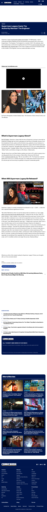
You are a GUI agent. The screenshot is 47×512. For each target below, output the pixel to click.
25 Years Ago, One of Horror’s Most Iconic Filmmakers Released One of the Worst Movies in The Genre (34, 432)
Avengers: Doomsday (21, 482)
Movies (20, 1)
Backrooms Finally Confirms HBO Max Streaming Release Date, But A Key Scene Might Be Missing (22, 274)
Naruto (18, 495)
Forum (22, 3)
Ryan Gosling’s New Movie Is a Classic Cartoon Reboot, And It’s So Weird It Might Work (33, 414)
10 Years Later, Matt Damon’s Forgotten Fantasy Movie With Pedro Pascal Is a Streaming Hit (23, 332)
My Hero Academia (20, 497)
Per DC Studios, (5, 139)
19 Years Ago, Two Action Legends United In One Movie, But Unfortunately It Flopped (23, 328)
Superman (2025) (14, 262)
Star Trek (33, 494)
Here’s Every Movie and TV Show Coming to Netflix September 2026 (21, 318)
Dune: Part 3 (19, 480)
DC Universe (8, 262)
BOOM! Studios (4, 482)
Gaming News (4, 488)
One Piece (19, 499)
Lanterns (33, 480)
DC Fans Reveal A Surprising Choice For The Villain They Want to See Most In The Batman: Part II (23, 323)
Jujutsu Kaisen (19, 494)
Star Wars (33, 492)
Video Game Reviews (6, 490)
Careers (25, 506)
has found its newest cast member (19, 39)
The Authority (19, 262)
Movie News (19, 471)
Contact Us (6, 506)
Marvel (3, 475)
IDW (2, 480)
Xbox (2, 494)
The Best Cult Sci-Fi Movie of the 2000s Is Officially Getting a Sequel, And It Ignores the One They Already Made (23, 314)
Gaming (27, 1)
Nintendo (3, 492)
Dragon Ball (19, 490)
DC (2, 476)
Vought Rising (34, 482)
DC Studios (4, 262)
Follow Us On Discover (8, 266)
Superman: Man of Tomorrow (22, 483)
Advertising (13, 506)
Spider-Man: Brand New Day (22, 476)
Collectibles (16, 3)
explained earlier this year (11, 156)
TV (23, 1)
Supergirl (18, 475)
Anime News (19, 488)
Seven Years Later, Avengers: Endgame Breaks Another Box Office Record (12, 432)
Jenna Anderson (5, 32)
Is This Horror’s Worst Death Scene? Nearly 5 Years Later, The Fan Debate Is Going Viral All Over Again (12, 414)
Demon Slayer (19, 492)
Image (3, 478)
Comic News (4, 471)
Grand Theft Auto (35, 497)
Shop (18, 502)
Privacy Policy (35, 352)
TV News (33, 471)
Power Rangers (34, 495)
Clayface (18, 478)
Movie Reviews (19, 473)
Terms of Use (24, 352)
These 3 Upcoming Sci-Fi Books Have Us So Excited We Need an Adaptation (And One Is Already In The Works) (34, 395)
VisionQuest (34, 483)
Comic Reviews (4, 473)
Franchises (35, 487)
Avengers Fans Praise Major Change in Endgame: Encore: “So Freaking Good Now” (12, 395)
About (19, 506)
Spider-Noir (34, 475)
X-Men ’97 (33, 476)
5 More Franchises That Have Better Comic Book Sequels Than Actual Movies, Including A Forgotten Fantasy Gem (12, 451)
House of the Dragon (36, 478)
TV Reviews (34, 473)
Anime (31, 1)
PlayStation (4, 495)
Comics (15, 1)
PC (2, 497)
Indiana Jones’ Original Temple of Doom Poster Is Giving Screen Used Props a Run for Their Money (33, 451)
